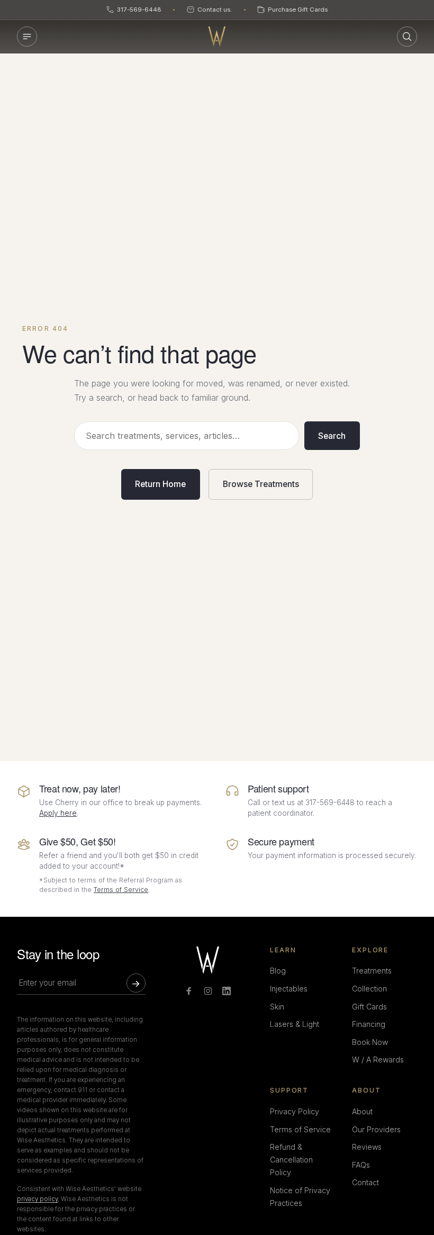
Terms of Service (121, 890)
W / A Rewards (378, 1059)
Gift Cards (369, 1006)
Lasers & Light (294, 1024)
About (362, 1111)
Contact (365, 1182)
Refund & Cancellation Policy (291, 1159)
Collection (369, 988)
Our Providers (376, 1129)
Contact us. (214, 9)
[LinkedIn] (226, 991)
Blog (278, 970)
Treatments (372, 970)
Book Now (370, 1042)
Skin (277, 1006)
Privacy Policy (294, 1111)
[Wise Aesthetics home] (217, 36)
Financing (368, 1024)
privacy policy (37, 1199)
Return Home (160, 484)
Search (332, 436)
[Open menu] (27, 36)
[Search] (407, 36)
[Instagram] (208, 991)
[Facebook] (189, 991)
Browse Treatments (261, 484)
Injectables (289, 988)
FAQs (361, 1164)
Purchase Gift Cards (298, 9)
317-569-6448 (139, 9)
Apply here (58, 813)
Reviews (367, 1146)
